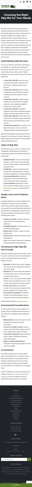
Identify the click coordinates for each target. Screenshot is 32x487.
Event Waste (16, 412)
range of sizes (24, 69)
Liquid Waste (16, 406)
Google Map (16, 445)
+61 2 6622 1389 (17, 428)
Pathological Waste (16, 404)
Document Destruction (16, 402)
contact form (4, 376)
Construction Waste (16, 410)
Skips (16, 408)
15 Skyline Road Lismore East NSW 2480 (17, 442)
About (16, 394)
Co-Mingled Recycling (16, 400)
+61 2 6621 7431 (17, 374)
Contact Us (16, 416)
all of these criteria (21, 301)
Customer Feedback (16, 430)
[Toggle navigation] (29, 6)
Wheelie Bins (16, 414)
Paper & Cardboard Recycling (16, 398)
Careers (16, 418)
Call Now (17, 485)
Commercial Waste (16, 396)
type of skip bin (15, 149)
